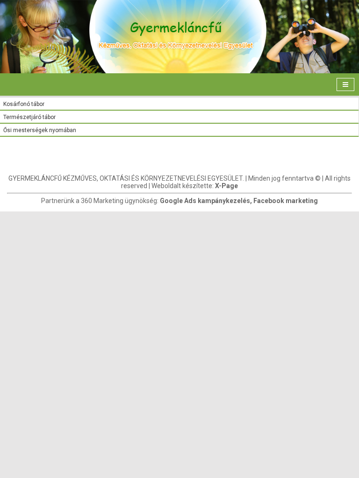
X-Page (226, 186)
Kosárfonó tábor (23, 104)
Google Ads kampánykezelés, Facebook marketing (239, 200)
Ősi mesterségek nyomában (39, 130)
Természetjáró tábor (29, 117)
